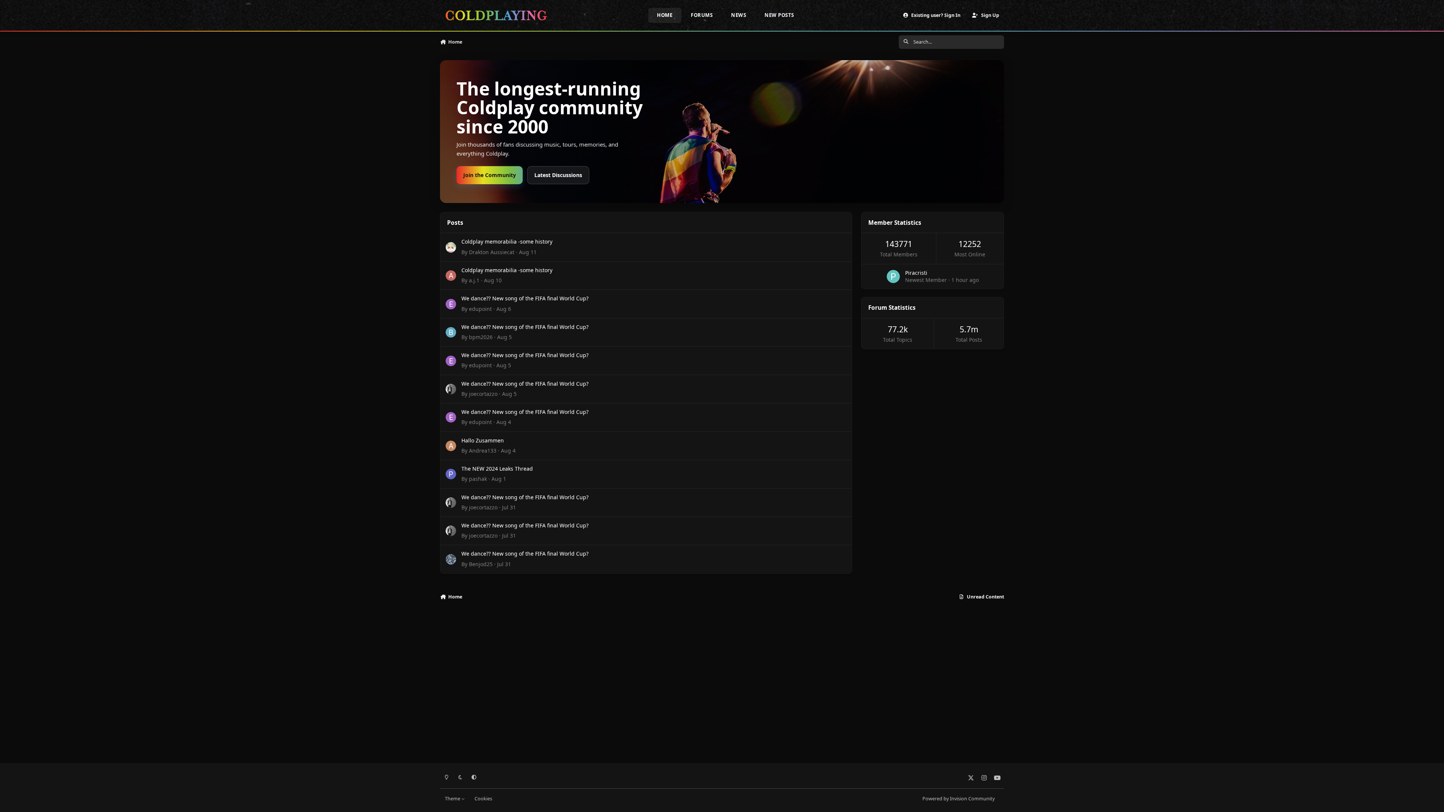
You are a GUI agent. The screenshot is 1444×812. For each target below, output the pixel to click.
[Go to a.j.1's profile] (451, 275)
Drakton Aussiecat (491, 252)
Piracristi (916, 272)
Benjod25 (481, 564)
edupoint (480, 308)
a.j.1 (474, 280)
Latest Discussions (558, 175)
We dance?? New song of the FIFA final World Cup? (525, 298)
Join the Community (489, 175)
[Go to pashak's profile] (451, 474)
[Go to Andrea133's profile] (451, 446)
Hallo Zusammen (482, 440)
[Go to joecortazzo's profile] (451, 389)
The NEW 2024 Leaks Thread (497, 468)
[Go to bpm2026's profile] (451, 332)
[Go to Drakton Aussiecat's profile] (451, 247)
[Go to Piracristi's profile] (893, 276)
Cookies (483, 798)
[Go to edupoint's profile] (451, 304)
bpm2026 (481, 337)
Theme (453, 798)
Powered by (958, 798)
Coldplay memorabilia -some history (506, 241)
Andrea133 (482, 450)
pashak (478, 478)
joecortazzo (483, 393)
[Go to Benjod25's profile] (451, 559)
